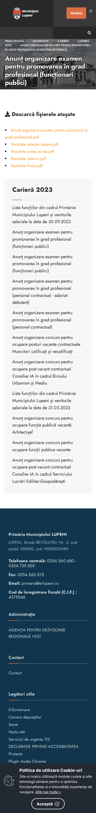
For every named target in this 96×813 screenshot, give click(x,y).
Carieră (63, 41)
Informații (41, 41)
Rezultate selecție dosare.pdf (34, 144)
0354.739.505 (22, 566)
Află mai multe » (48, 792)
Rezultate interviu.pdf (28, 158)
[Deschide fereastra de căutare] (88, 33)
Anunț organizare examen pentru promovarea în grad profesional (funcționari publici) (47, 47)
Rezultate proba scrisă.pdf (32, 151)
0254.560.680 (60, 561)
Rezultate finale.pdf (27, 166)
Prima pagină (14, 41)
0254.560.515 (30, 575)
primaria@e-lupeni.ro (40, 583)
